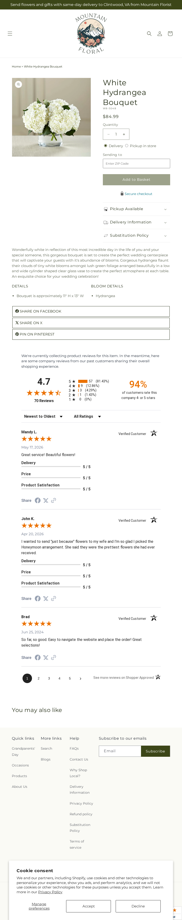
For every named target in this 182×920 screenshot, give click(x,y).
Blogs (45, 759)
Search (46, 748)
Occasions (20, 765)
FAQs (74, 748)
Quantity (110, 124)
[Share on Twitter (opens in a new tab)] (46, 500)
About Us (19, 786)
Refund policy (81, 814)
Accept (88, 906)
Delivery (116, 146)
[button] (10, 33)
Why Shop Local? (78, 773)
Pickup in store (143, 146)
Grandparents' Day (23, 751)
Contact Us (79, 759)
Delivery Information (80, 789)
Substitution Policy (80, 828)
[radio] (91, 381)
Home (16, 66)
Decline (138, 906)
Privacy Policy (50, 892)
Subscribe (155, 751)
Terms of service (77, 844)
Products (19, 776)
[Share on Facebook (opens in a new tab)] (38, 501)
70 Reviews (50, 401)
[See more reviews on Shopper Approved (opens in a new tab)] (53, 501)
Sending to (119, 154)
